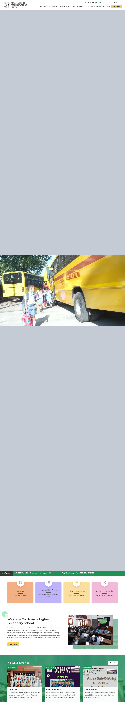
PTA (87, 6)
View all (112, 663)
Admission (63, 6)
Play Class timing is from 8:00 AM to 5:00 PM (31, 573)
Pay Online (116, 6)
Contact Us (106, 6)
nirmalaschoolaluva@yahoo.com (111, 3)
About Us (46, 6)
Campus (54, 6)
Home (40, 6)
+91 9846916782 (92, 3)
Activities (80, 6)
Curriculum (71, 6)
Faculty (92, 6)
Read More (13, 644)
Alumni (98, 6)
